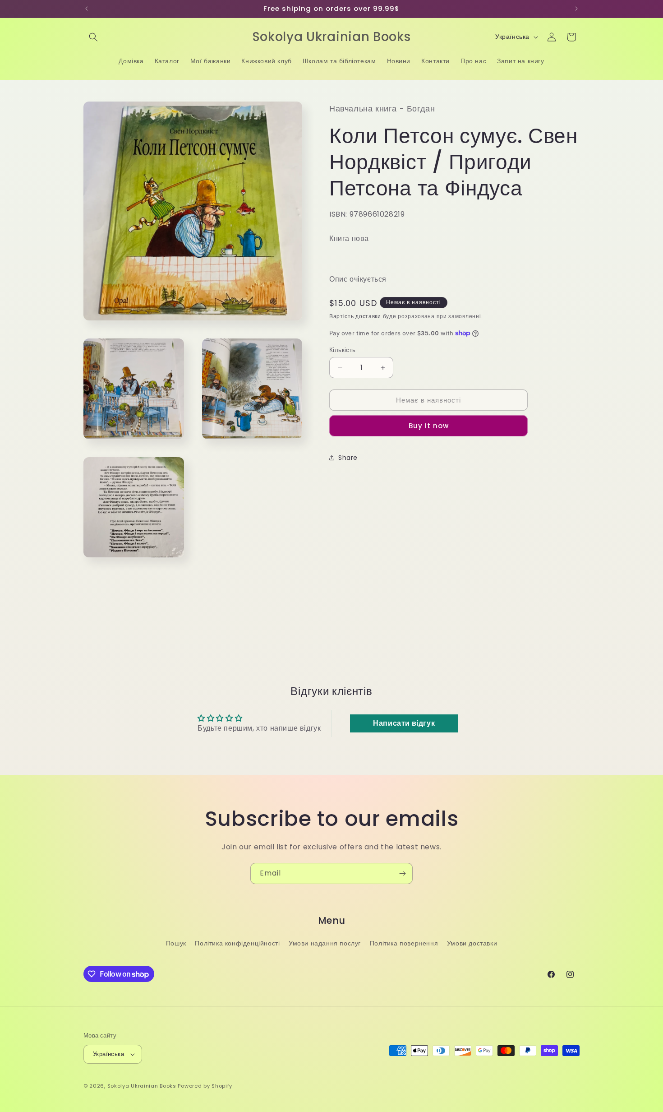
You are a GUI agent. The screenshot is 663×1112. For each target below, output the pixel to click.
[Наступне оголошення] (576, 8)
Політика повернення (404, 943)
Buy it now (429, 426)
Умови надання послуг (325, 943)
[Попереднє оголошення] (87, 8)
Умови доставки (472, 943)
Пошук (176, 943)
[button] (93, 37)
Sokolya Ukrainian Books (141, 1085)
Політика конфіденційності (237, 943)
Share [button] (348, 457)
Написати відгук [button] (404, 723)
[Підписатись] (402, 873)
